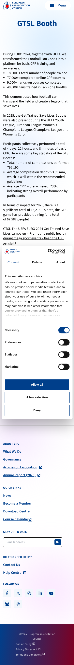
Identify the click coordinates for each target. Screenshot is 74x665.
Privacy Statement (27, 649)
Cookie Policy (24, 644)
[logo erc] (16, 5)
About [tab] (60, 262)
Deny (36, 410)
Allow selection (37, 397)
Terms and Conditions (29, 655)
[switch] (63, 342)
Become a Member (17, 503)
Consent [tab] (13, 262)
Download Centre (16, 511)
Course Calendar (15, 519)
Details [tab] (37, 262)
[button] (58, 5)
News (7, 495)
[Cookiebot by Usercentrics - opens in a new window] (52, 251)
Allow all (37, 384)
